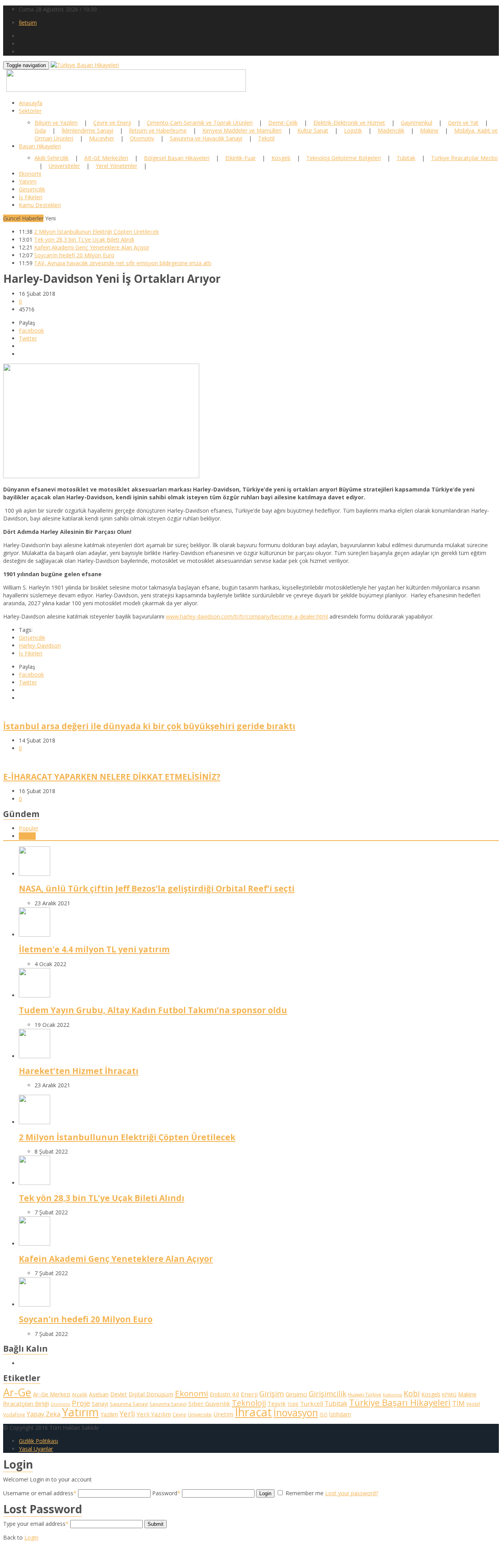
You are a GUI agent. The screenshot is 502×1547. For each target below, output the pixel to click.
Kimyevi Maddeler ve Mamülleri (242, 130)
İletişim (28, 22)
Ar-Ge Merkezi (51, 1394)
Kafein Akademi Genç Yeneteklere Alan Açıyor (91, 247)
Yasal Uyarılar (36, 1448)
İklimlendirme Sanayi (87, 130)
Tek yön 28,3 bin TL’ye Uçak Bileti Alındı (84, 239)
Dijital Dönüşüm (151, 1394)
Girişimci (296, 1394)
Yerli (127, 1413)
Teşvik (276, 1403)
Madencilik (391, 130)
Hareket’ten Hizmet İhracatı (78, 1070)
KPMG (449, 1394)
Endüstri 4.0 (224, 1394)
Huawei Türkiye (364, 1394)
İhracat (253, 1412)
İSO (323, 1414)
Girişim (271, 1393)
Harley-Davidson (40, 645)
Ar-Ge (17, 1392)
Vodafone (14, 1414)
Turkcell (311, 1403)
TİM (458, 1403)
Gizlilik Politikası (38, 1441)
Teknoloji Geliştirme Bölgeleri (343, 158)
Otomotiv (142, 138)
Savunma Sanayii (168, 1404)
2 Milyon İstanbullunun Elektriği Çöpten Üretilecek (96, 231)
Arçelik (79, 1394)
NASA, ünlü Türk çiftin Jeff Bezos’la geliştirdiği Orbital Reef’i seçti (157, 888)
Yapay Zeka (43, 1414)
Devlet (118, 1394)
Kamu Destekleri (40, 205)
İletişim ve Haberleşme (158, 130)
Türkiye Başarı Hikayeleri (400, 1402)
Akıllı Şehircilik (52, 158)
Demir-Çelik (283, 122)
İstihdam (340, 1414)
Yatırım (27, 181)
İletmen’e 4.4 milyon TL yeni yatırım (94, 949)
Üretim (223, 1414)
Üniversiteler (64, 165)
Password (166, 1493)
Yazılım (109, 1414)
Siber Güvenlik (209, 1403)
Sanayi (100, 1403)
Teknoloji (249, 1402)
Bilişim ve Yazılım (56, 122)
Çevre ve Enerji (112, 122)
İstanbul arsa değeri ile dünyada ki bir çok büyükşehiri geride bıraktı (149, 726)
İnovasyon (295, 1412)
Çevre (179, 1414)
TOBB (292, 1404)
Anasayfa (30, 103)
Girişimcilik (32, 189)
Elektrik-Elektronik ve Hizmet (349, 122)
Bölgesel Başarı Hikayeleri (176, 158)
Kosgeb (281, 158)
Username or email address (39, 1493)
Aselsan (99, 1394)
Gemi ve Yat (463, 122)
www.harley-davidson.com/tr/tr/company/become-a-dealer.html (247, 616)
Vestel (473, 1404)
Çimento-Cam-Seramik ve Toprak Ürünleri (200, 122)
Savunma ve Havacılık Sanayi (206, 138)
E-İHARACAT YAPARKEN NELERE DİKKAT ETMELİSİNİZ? (111, 776)
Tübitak (406, 158)
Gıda (40, 130)
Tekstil (266, 138)
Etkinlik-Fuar (240, 158)
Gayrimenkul (416, 122)
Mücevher (101, 138)
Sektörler (30, 111)
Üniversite (200, 1414)
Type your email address (36, 1523)
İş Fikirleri (30, 197)
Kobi (412, 1393)
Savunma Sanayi (129, 1403)
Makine (429, 130)
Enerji (249, 1394)
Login (265, 1493)
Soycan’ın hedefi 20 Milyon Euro (74, 255)
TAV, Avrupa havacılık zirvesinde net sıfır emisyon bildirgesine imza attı (122, 263)
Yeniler (27, 836)
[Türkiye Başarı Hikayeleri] (85, 65)
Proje (81, 1403)
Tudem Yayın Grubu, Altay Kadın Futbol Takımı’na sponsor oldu (153, 1010)
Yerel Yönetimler (116, 165)
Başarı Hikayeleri (40, 146)
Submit (155, 1524)
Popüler (28, 828)
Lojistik (353, 130)
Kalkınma (392, 1395)
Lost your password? (351, 1493)
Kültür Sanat (312, 130)
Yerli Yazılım (153, 1414)
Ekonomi (30, 173)
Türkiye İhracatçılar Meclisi (464, 158)
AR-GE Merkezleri (106, 158)
